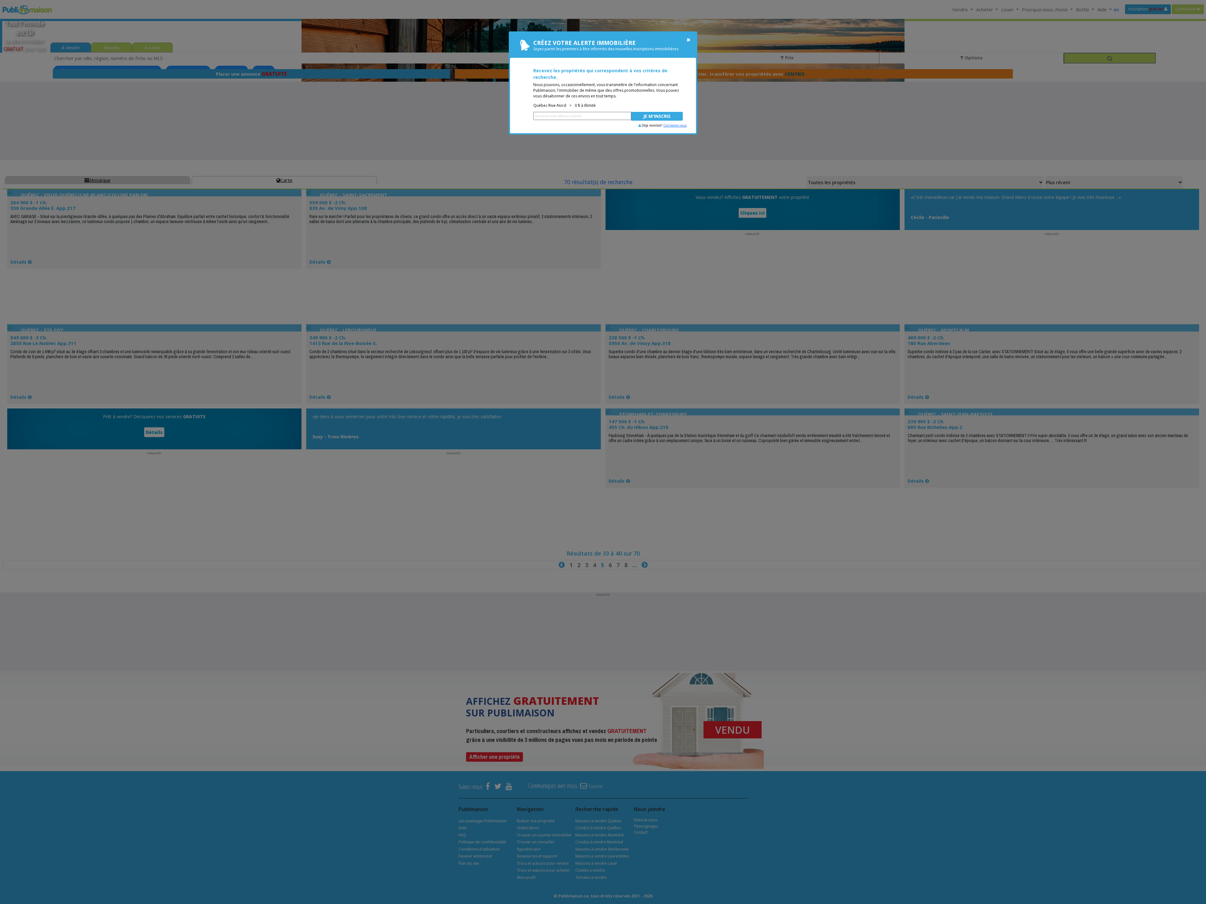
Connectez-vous (675, 125)
